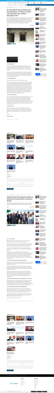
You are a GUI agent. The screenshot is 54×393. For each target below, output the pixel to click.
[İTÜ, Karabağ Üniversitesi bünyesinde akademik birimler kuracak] (29, 156)
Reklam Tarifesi (36, 381)
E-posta (22, 364)
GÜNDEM (18, 2)
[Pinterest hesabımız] (22, 375)
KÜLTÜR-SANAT (28, 3)
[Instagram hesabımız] (41, 0)
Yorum (8, 177)
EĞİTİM (25, 2)
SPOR (31, 2)
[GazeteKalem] (10, 3)
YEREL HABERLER (34, 3)
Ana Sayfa (15, 3)
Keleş (17, 119)
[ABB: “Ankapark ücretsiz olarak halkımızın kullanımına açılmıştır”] (29, 147)
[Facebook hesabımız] (39, 0)
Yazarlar (22, 385)
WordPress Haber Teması (16, 391)
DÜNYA (20, 2)
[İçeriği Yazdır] (15, 43)
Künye (37, 2)
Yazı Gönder (35, 386)
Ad (7, 364)
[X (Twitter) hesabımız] (40, 0)
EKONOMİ (23, 2)
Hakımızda (35, 385)
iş (14, 119)
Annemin (9, 119)
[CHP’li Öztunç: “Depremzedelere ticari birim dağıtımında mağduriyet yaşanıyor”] (20, 156)
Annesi (12, 119)
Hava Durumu (22, 380)
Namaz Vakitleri (22, 381)
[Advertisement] (3, 17)
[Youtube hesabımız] (42, 0)
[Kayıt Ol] (44, 3)
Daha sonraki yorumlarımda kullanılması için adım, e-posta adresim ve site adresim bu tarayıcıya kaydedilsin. (20, 186)
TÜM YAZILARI (32, 25)
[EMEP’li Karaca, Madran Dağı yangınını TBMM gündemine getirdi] (11, 156)
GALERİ (8, 0)
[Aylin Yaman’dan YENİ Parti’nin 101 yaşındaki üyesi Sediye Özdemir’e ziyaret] (37, 52)
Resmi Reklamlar (41, 3)
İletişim (35, 388)
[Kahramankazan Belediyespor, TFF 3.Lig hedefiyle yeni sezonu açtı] (20, 147)
